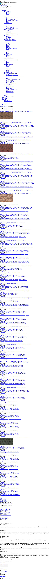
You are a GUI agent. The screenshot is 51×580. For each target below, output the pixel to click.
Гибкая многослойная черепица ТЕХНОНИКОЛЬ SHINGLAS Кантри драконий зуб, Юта (15, 164)
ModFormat (8, 18)
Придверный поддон (9, 91)
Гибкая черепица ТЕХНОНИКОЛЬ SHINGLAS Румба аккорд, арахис (12, 379)
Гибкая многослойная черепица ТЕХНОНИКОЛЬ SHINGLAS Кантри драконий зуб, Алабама (16, 136)
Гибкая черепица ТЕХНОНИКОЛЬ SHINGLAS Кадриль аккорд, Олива (12, 239)
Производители (7, 100)
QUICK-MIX (8, 37)
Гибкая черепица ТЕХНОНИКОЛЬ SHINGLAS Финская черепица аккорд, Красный (14, 315)
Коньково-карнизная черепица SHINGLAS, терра (8, 429)
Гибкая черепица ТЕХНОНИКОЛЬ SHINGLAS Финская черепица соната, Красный (14, 143)
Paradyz (7, 49)
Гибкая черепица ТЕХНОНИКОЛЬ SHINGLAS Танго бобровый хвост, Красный (14, 250)
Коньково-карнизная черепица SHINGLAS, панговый (9, 494)
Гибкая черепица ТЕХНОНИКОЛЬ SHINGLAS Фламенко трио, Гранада (12, 322)
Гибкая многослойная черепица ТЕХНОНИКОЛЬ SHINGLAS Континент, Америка (14, 218)
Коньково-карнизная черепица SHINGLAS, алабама (9, 300)
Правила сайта (6, 103)
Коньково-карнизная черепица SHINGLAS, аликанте (9, 483)
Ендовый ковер (3, 499)
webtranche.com (9, 578)
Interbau (7, 46)
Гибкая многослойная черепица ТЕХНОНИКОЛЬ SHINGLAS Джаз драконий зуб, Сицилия (16, 186)
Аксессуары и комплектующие (11, 89)
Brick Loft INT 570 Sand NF (5, 510)
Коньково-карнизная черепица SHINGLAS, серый (8, 293)
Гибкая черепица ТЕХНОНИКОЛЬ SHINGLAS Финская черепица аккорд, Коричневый (15, 343)
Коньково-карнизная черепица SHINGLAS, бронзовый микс (10, 419)
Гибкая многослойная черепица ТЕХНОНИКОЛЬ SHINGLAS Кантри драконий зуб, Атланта (16, 175)
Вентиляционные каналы (10, 82)
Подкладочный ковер (4, 501)
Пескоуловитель (9, 88)
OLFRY (7, 25)
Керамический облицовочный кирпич (10, 16)
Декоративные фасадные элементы (10, 40)
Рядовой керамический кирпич (9, 39)
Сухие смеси (6, 68)
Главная (1, 106)
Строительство (4, 98)
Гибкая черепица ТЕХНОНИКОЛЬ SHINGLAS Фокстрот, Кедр (11, 340)
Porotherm (8, 13)
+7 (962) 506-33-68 (3, 571)
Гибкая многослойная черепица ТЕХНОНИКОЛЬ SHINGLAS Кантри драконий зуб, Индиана (16, 161)
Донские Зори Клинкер (10, 27)
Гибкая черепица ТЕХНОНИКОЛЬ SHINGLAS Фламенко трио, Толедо (12, 376)
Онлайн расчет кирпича (4, 536)
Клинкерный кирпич (8, 23)
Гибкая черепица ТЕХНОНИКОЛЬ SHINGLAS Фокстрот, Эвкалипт (12, 447)
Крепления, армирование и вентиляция (11, 73)
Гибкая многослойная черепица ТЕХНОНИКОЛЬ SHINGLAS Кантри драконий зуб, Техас (15, 168)
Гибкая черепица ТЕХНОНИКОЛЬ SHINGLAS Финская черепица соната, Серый (14, 304)
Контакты (4, 104)
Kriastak (7, 66)
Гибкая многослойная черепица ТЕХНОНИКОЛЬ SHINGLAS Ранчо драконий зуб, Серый (15, 132)
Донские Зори (8, 17)
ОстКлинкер (8, 31)
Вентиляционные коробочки (11, 83)
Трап (7, 94)
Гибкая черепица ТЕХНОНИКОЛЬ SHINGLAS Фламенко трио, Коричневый (13, 358)
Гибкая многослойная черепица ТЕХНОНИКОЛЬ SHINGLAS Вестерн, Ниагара (14, 325)
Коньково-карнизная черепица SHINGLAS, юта (8, 401)
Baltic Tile (8, 65)
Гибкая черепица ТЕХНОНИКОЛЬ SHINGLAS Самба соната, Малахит (12, 311)
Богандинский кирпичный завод (12, 20)
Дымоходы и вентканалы (8, 80)
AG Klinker (8, 43)
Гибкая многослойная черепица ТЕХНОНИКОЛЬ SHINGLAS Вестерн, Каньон (14, 214)
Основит (7, 71)
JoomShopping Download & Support (6, 503)
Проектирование (5, 97)
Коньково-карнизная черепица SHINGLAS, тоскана (9, 469)
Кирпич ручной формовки (8, 29)
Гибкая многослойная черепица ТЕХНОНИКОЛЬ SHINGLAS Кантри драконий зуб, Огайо (16, 121)
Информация (4, 99)
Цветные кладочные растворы (9, 35)
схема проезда (2, 562)
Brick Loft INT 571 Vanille (4, 513)
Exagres (7, 45)
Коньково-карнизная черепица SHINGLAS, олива (8, 476)
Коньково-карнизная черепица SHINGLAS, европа (9, 451)
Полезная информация (8, 101)
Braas (7, 63)
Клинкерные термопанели (8, 58)
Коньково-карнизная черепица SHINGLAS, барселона (9, 479)
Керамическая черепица (8, 60)
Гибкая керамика (7, 95)
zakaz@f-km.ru (2, 576)
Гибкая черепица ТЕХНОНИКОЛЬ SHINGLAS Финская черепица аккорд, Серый (14, 390)
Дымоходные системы (10, 81)
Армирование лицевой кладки (11, 77)
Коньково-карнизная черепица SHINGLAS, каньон (9, 454)
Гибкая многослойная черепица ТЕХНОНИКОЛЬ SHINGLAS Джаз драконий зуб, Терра (15, 193)
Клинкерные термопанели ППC (11, 59)
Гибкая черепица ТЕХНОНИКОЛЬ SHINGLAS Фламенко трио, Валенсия (13, 336)
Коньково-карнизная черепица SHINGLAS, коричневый (10, 272)
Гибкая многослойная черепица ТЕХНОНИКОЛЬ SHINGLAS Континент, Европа (14, 211)
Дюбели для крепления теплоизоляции (13, 79)
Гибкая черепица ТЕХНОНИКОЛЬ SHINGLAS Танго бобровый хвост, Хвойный (14, 257)
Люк (7, 90)
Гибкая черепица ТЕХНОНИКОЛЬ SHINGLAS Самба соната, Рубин (12, 221)
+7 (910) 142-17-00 (3, 569)
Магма (7, 22)
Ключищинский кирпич (10, 19)
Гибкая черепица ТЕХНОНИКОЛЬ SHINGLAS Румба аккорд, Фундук (12, 383)
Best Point (8, 44)
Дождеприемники (9, 85)
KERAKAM (8, 12)
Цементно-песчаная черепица (9, 64)
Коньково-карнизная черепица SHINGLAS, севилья (9, 433)
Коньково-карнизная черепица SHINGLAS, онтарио (9, 408)
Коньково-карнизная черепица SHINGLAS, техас (8, 404)
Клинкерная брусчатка (8, 54)
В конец (10, 497)
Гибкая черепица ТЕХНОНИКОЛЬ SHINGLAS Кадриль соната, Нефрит (12, 236)
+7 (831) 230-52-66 (3, 5)
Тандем (7, 26)
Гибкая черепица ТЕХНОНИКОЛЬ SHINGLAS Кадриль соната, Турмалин (13, 279)
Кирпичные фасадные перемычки (12, 75)
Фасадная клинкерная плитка (9, 42)
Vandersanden (8, 32)
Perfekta (7, 70)
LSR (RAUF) (8, 55)
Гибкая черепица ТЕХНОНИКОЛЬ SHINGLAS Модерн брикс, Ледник (12, 397)
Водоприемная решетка (10, 87)
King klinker (8, 47)
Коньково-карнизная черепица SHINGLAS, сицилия (9, 422)
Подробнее (3, 124)
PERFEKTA (8, 36)
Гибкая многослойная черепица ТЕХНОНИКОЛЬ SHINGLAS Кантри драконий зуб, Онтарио (16, 171)
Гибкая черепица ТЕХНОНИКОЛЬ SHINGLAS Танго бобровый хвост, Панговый (14, 261)
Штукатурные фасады (8, 72)
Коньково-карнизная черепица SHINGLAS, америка (9, 458)
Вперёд (7, 497)
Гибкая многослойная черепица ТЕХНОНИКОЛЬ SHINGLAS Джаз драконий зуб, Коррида (16, 189)
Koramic (7, 62)
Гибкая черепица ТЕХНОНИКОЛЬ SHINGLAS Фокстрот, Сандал (11, 365)
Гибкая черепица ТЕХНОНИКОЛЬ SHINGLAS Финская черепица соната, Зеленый (14, 232)
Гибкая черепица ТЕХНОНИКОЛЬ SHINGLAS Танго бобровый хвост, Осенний (14, 254)
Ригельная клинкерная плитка (11, 48)
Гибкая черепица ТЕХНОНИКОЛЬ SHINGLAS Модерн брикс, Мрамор (12, 318)
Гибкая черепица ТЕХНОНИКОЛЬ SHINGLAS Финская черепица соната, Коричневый (15, 139)
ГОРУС (7, 34)
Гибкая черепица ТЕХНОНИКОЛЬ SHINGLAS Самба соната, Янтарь (12, 282)
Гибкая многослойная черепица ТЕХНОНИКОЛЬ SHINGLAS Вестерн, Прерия (14, 286)
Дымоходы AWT (9, 84)
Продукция (4, 10)
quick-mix (8, 69)
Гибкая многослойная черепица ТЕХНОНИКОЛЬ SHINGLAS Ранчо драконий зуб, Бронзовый (16, 182)
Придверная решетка (9, 92)
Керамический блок (7, 11)
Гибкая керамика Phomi (10, 96)
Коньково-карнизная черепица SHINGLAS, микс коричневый (10, 268)
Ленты (7, 74)
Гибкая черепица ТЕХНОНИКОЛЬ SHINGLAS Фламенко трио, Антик (12, 354)
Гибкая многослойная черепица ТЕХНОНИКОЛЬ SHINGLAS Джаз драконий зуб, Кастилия (16, 297)
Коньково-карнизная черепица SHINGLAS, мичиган (9, 415)
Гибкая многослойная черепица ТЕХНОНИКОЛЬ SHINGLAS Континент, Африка (14, 361)
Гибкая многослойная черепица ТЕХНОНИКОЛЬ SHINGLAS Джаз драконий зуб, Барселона (16, 243)
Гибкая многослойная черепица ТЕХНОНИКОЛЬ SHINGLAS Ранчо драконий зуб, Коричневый (16, 125)
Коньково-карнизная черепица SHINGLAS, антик (8, 490)
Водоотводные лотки (10, 86)
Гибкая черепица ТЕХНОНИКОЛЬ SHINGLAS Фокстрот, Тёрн (11, 225)
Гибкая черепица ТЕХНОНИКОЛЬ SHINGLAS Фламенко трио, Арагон (12, 372)
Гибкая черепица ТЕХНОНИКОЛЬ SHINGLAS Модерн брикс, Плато (12, 347)
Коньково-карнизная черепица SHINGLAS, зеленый (9, 472)
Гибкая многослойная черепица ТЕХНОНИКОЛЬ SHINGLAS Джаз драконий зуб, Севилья (16, 207)
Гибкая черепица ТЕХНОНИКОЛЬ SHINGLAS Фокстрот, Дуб (11, 329)
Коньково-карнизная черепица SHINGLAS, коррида (9, 426)
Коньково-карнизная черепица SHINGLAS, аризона (9, 157)
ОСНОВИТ (8, 38)
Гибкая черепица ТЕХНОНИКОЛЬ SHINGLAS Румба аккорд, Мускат (12, 386)
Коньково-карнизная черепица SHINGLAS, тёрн (8, 465)
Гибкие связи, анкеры (10, 78)
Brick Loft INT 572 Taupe (4, 518)
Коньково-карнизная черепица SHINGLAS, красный (9, 487)
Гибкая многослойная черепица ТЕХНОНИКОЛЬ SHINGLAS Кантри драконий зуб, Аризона (16, 111)
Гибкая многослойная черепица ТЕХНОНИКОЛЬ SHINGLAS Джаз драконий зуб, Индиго (15, 264)
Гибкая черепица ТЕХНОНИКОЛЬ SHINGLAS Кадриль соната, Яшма (12, 275)
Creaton (7, 61)
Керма (7, 21)
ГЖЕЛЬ (7, 14)
